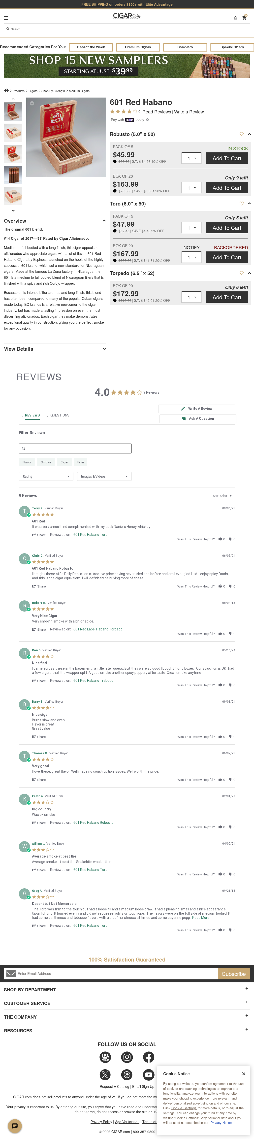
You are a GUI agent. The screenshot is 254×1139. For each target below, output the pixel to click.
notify (192, 247)
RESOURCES (18, 1030)
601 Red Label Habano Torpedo (98, 629)
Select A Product (241, 134)
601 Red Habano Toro (90, 535)
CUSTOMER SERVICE (27, 1003)
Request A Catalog (114, 1086)
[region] (203, 1100)
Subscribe (234, 973)
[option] (13, 112)
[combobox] (127, 29)
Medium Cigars (79, 91)
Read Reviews (156, 111)
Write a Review (189, 111)
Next (13, 210)
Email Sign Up (143, 1086)
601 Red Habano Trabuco (93, 681)
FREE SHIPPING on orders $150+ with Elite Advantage (126, 4)
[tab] (196, 409)
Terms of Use (152, 1121)
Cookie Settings (184, 1108)
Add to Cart (227, 158)
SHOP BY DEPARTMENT (30, 989)
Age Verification (127, 1121)
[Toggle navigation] (6, 18)
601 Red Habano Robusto (93, 823)
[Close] (243, 1073)
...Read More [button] (199, 918)
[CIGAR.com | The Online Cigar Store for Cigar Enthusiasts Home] (127, 16)
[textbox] (234, 498)
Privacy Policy (101, 1121)
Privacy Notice (221, 1122)
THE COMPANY (20, 1017)
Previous (13, 100)
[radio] (27, 462)
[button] (32, 103)
